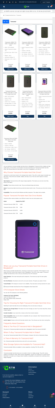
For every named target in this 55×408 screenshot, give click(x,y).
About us (30, 369)
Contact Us (30, 397)
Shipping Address (6, 397)
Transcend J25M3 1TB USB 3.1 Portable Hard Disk (10, 44)
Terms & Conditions (32, 372)
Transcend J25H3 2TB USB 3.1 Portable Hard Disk (27, 44)
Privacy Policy (31, 370)
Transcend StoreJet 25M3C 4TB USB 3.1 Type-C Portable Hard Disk (27, 93)
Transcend (10, 64)
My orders (5, 395)
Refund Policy (31, 374)
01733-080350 (19, 387)
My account (5, 394)
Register (48, 2)
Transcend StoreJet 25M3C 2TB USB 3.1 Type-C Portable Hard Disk (10, 93)
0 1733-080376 (12, 387)
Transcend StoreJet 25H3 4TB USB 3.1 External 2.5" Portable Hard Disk (44, 93)
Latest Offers (31, 395)
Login (44, 2)
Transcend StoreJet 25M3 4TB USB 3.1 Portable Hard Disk (10, 140)
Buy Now (11, 69)
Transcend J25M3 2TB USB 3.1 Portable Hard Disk (44, 44)
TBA (28, 116)
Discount (30, 394)
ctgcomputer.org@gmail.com (8, 376)
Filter (6, 21)
